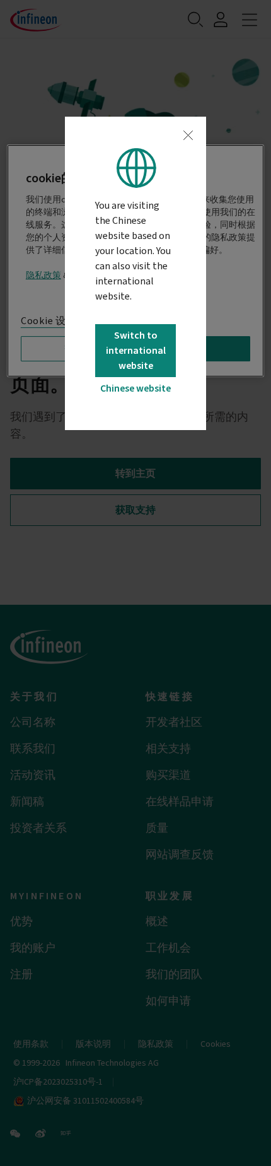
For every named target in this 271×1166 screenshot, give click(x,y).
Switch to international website (136, 351)
